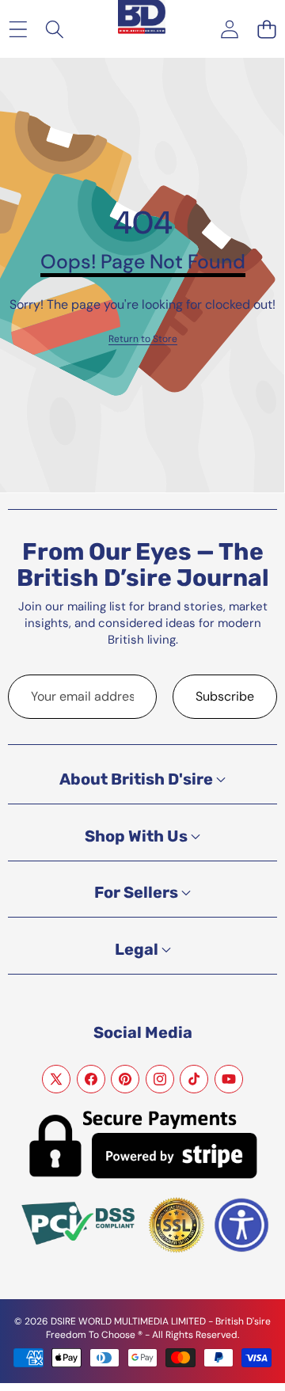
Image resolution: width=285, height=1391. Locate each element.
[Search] (55, 29)
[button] (266, 29)
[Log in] (229, 29)
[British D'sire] (142, 10)
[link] (142, 339)
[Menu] (18, 29)
